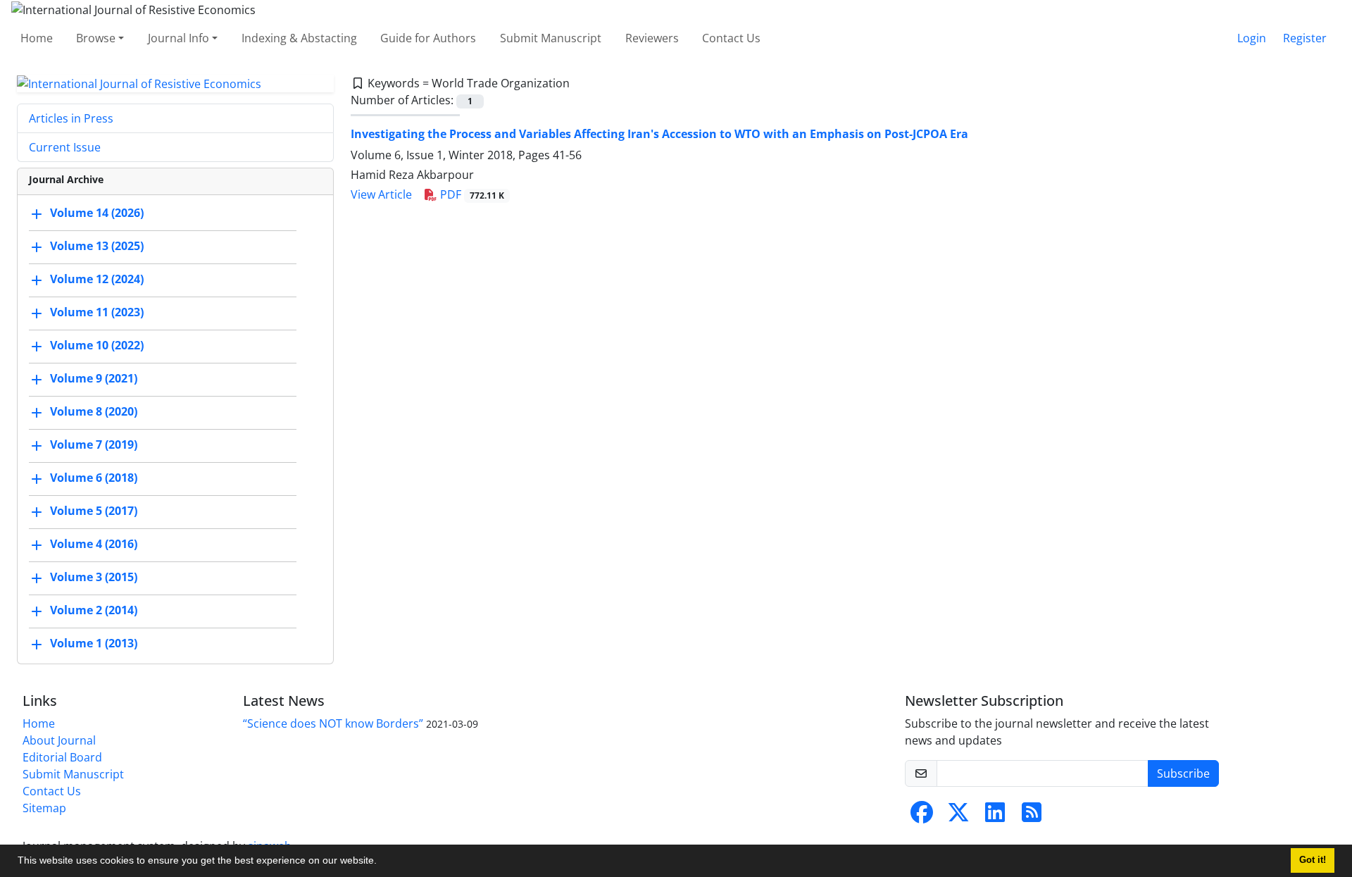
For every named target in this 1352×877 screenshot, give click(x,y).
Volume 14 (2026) (97, 213)
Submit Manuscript (550, 38)
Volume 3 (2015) (93, 577)
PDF (470, 194)
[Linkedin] (995, 816)
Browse (95, 38)
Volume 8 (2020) (93, 412)
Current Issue (65, 147)
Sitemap (44, 808)
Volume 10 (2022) (97, 346)
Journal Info (178, 38)
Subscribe (1183, 773)
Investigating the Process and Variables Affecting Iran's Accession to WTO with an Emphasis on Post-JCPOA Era (659, 134)
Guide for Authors (428, 38)
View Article (381, 194)
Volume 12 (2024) (97, 279)
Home (36, 38)
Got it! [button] (1312, 860)
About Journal (59, 740)
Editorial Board (62, 757)
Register (1305, 38)
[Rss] (1032, 816)
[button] (382, 862)
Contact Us (731, 38)
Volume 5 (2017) (93, 511)
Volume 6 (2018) (93, 478)
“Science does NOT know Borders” (333, 723)
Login (1251, 38)
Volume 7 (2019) (93, 445)
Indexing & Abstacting (299, 38)
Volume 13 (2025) (97, 246)
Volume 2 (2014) (93, 610)
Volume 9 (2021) (93, 379)
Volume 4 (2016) (93, 544)
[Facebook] (922, 816)
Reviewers (652, 38)
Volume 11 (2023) (97, 313)
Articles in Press (71, 118)
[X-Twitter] (958, 816)
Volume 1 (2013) (93, 644)
